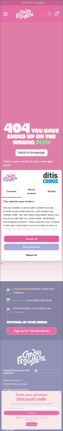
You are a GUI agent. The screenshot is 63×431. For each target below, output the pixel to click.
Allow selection (31, 247)
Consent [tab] (11, 191)
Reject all (31, 255)
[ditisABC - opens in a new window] (51, 177)
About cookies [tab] (31, 191)
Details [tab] (52, 191)
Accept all (31, 239)
